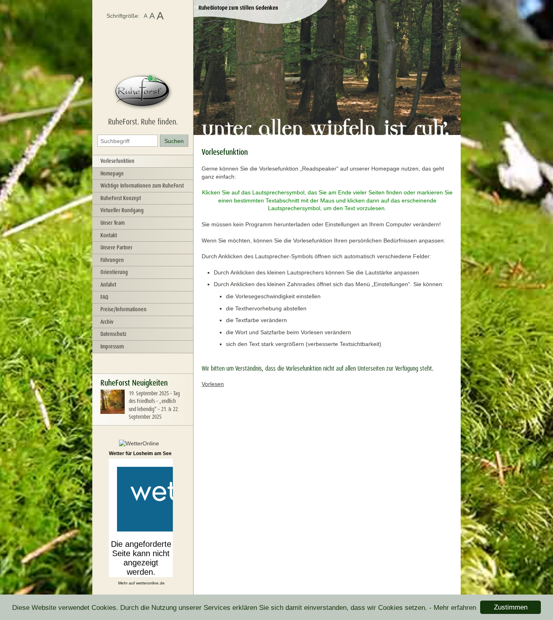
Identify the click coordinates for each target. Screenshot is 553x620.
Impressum (112, 346)
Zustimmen (510, 607)
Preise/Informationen (123, 309)
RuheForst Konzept (120, 198)
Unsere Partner (116, 247)
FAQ (104, 297)
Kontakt (108, 235)
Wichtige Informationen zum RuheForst (142, 185)
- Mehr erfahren (452, 608)
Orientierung (114, 272)
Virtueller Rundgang (122, 210)
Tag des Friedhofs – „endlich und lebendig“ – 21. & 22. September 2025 (154, 405)
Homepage (112, 173)
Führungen (112, 260)
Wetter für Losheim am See (140, 453)
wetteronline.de (150, 583)
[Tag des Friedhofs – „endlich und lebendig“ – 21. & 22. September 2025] (112, 411)
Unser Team (112, 222)
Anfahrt (108, 284)
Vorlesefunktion (117, 160)
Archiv (106, 321)
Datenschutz (113, 333)
